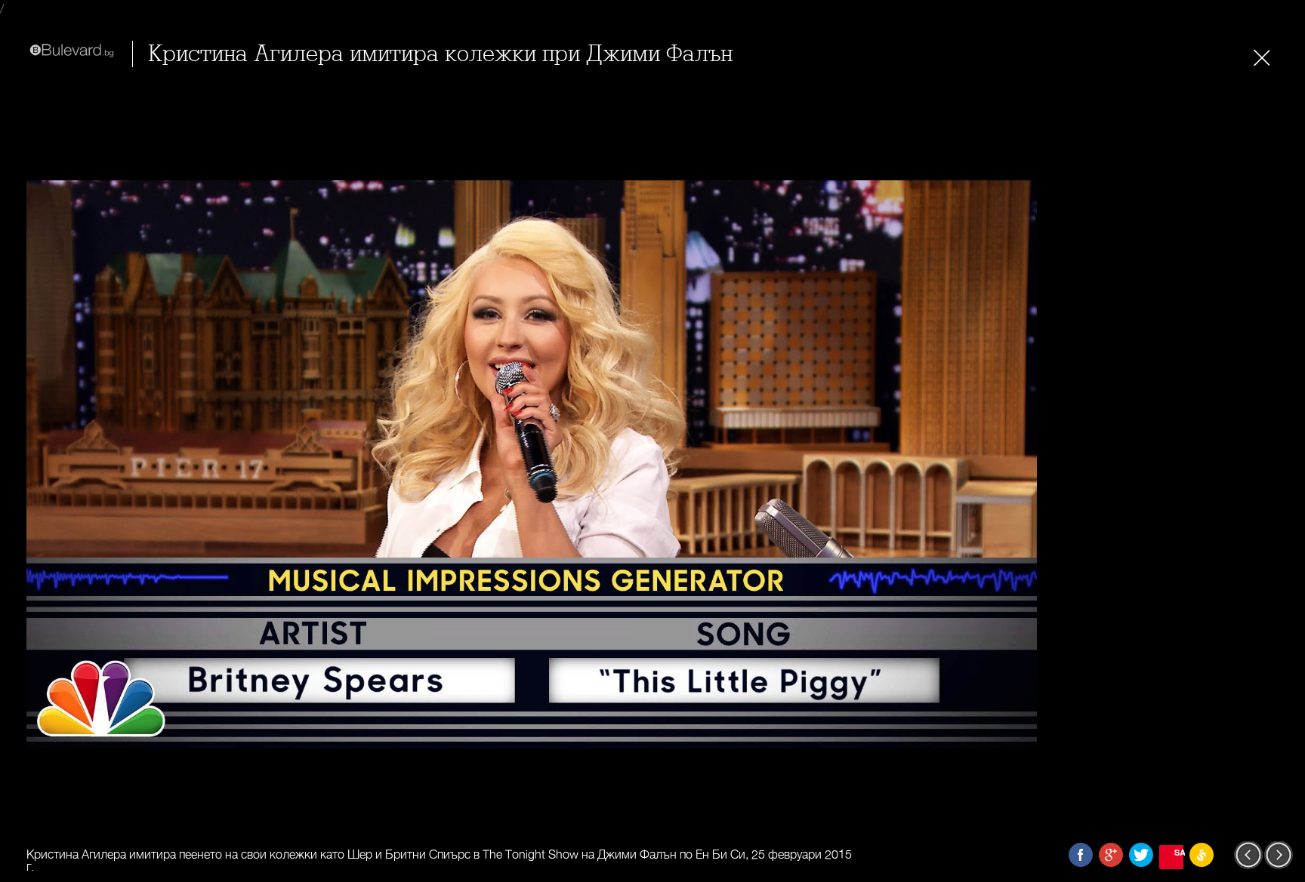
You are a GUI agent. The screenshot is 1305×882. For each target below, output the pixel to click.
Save (1178, 852)
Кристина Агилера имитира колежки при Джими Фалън (440, 54)
